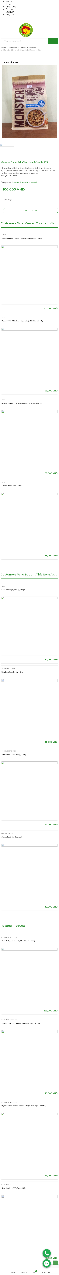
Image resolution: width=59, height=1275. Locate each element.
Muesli (33, 182)
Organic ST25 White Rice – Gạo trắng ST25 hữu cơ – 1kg (22, 321)
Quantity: (7, 199)
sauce (4, 235)
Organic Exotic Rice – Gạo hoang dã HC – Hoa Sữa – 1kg (22, 403)
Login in (10, 12)
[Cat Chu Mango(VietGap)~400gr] (29, 598)
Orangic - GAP (7, 833)
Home (9, 1)
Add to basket (30, 211)
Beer (3, 482)
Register (10, 14)
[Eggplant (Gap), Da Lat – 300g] (29, 680)
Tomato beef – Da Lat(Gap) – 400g (14, 754)
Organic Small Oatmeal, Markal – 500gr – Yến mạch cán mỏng (24, 1106)
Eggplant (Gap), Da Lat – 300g (12, 672)
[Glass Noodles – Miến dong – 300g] (29, 1196)
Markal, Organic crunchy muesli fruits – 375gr (18, 941)
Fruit (3, 586)
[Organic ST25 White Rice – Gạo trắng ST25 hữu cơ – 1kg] (29, 329)
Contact (10, 9)
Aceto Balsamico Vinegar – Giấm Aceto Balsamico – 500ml (22, 238)
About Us (11, 6)
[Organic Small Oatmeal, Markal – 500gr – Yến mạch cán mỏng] (29, 1114)
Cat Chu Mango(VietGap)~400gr (13, 590)
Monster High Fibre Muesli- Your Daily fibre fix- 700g (21, 1023)
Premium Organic (9, 668)
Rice (3, 317)
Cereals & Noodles (28, 48)
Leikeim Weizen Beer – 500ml (12, 486)
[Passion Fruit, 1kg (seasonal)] (29, 845)
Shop (8, 4)
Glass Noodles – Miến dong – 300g (14, 1188)
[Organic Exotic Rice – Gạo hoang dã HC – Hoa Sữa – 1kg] (29, 411)
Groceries (13, 48)
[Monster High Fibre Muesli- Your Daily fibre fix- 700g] (29, 1031)
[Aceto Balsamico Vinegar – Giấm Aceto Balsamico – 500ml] (29, 246)
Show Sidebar (10, 62)
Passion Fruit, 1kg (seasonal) (12, 837)
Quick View (29, 297)
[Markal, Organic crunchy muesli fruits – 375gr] (29, 949)
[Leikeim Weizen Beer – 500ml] (29, 494)
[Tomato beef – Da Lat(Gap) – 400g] (29, 762)
